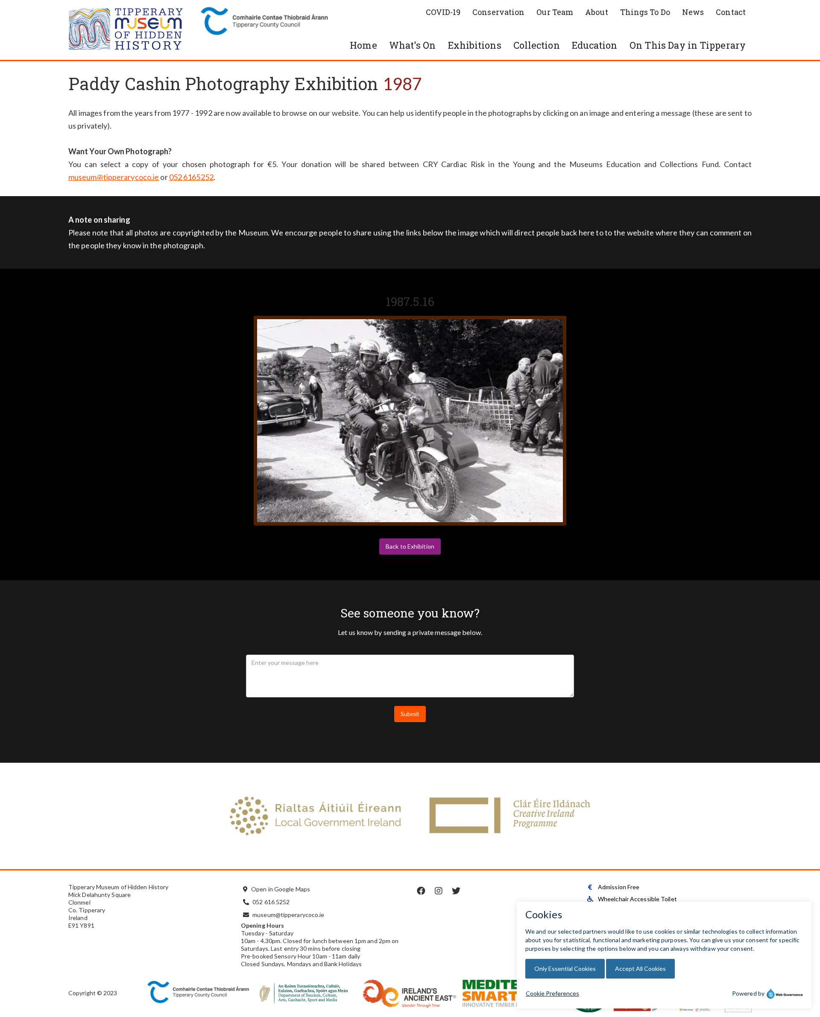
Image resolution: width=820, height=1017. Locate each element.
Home (363, 45)
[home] (132, 30)
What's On (412, 45)
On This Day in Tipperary (688, 45)
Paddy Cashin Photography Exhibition (223, 83)
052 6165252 (191, 177)
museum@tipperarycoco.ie (113, 177)
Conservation (498, 12)
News (693, 12)
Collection (536, 45)
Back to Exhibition (410, 546)
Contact (731, 12)
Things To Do (645, 12)
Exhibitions (474, 45)
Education (595, 45)
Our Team (554, 12)
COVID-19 (443, 12)
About (596, 12)
